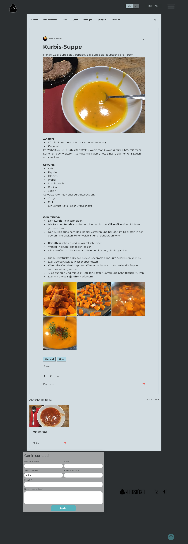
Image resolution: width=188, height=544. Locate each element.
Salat (75, 20)
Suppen (102, 20)
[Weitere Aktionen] (143, 38)
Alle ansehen (153, 399)
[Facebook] (164, 491)
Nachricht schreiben (33, 489)
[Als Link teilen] (51, 375)
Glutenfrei (49, 359)
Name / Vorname (32, 461)
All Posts (33, 20)
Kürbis (61, 359)
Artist (66, 461)
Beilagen (87, 20)
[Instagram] (156, 491)
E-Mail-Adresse (71, 470)
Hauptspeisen (50, 20)
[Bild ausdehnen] (60, 299)
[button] (171, 6)
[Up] (171, 537)
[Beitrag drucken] (58, 375)
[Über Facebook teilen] (44, 375)
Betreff (28, 480)
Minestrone (40, 431)
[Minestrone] (49, 416)
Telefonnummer (31, 470)
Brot (65, 20)
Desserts (115, 20)
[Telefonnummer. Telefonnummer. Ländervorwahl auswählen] (29, 475)
